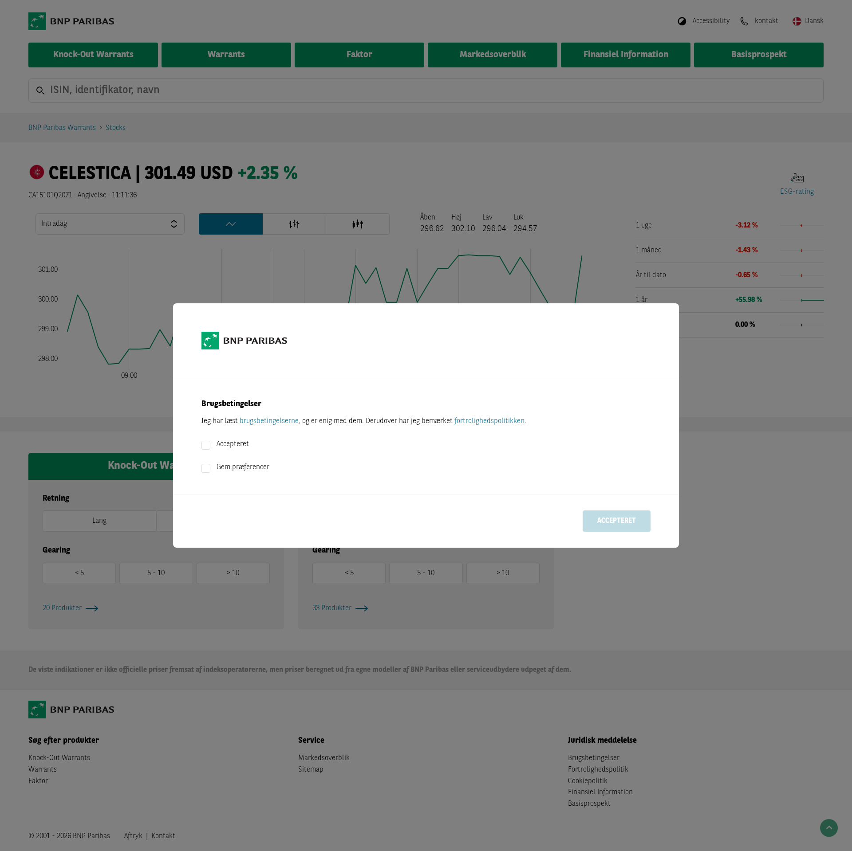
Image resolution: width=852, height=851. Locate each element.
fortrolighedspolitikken (489, 421)
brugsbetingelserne (269, 421)
